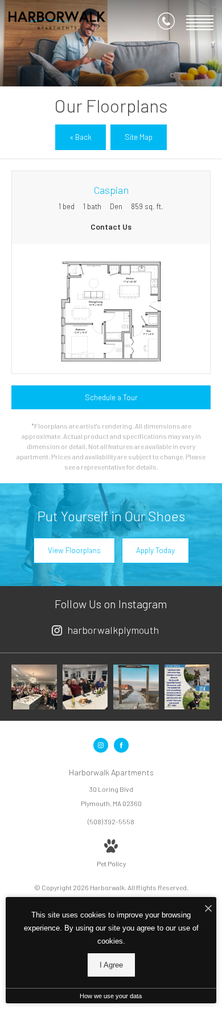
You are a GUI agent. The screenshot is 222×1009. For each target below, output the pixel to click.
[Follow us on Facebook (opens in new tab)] (121, 745)
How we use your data (111, 996)
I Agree (111, 965)
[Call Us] (166, 23)
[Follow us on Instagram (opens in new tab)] (100, 745)
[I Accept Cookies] (208, 909)
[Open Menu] (199, 22)
